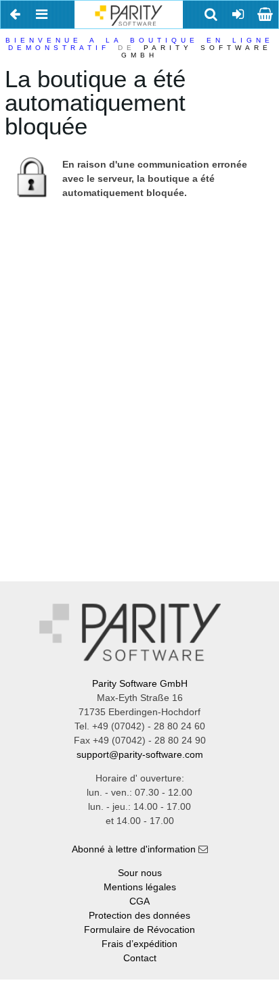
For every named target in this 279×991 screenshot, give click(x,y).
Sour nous (140, 872)
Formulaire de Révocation (139, 929)
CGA (139, 901)
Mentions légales (140, 886)
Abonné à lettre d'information (134, 849)
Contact (139, 957)
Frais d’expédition (139, 943)
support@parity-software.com (140, 754)
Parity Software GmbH (140, 683)
